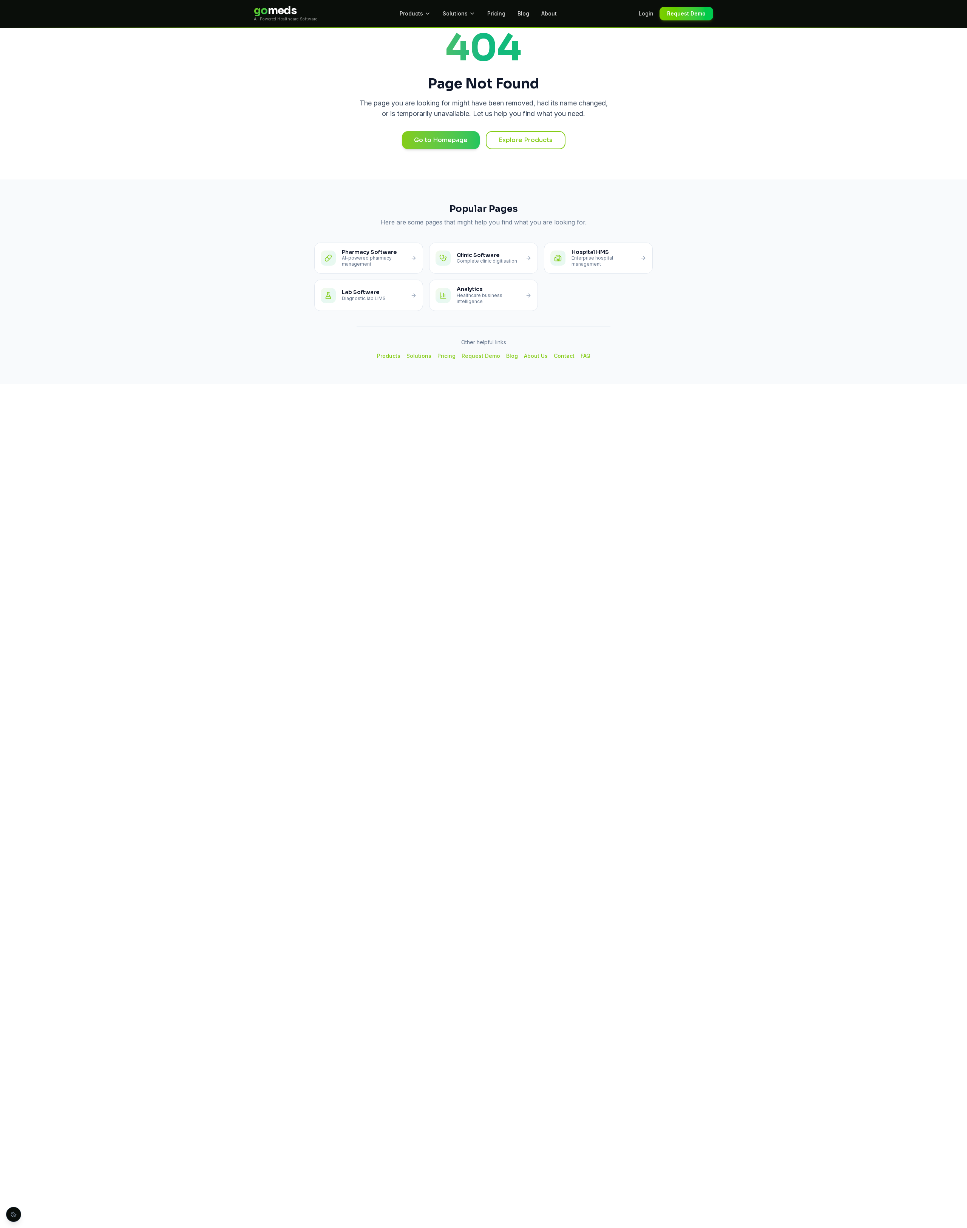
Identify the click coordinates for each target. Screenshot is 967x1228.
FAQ (585, 356)
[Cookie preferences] (13, 1214)
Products (411, 13)
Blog (523, 13)
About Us (536, 356)
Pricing (496, 13)
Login (646, 13)
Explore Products (526, 140)
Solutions (455, 13)
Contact (564, 356)
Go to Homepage (441, 140)
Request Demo (686, 13)
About (549, 13)
